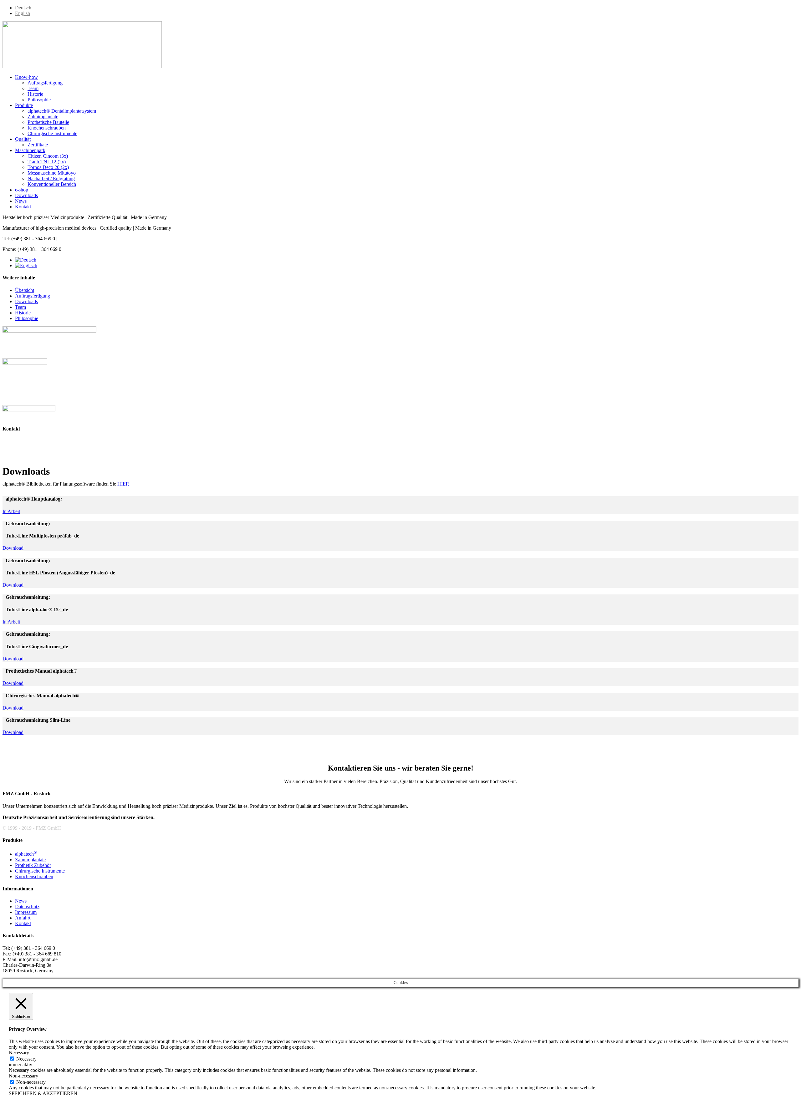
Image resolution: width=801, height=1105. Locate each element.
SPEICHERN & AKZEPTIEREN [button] (43, 1093)
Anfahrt (22, 917)
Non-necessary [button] (23, 1075)
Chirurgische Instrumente (40, 870)
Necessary (26, 1059)
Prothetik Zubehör (33, 865)
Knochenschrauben (34, 876)
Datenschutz (27, 906)
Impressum (26, 912)
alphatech (26, 854)
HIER (123, 483)
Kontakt (23, 923)
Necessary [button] (19, 1052)
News (21, 901)
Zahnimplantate (30, 859)
